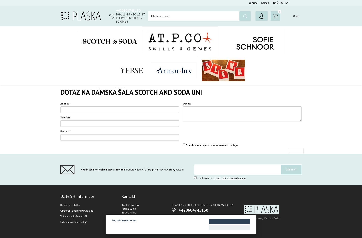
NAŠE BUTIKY (280, 3)
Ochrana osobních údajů (73, 222)
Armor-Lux (174, 70)
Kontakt (265, 3)
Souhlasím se (211, 145)
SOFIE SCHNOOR (251, 41)
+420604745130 (128, 10)
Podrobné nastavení (124, 220)
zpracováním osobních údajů (220, 145)
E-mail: (65, 131)
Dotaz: (188, 103)
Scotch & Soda (110, 41)
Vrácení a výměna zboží (73, 216)
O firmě (253, 3)
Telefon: (65, 117)
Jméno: (65, 103)
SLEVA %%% (223, 70)
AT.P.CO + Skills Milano (180, 41)
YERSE (131, 70)
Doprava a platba (70, 205)
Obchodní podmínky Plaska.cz (77, 210)
